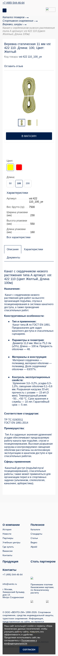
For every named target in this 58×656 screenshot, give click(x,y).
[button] (39, 64)
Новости (7, 533)
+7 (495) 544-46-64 (13, 3)
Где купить (8, 546)
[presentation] (11, 94)
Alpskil (34, 546)
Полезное (37, 524)
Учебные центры (11, 542)
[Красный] (19, 167)
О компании (11, 524)
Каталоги (35, 529)
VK (4, 579)
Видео (34, 542)
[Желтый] (10, 167)
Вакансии (8, 551)
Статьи (34, 538)
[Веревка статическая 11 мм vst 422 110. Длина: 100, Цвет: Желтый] (29, 95)
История (7, 529)
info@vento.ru (10, 584)
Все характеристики (18, 237)
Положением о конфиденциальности (20, 642)
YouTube (10, 579)
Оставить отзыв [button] (13, 66)
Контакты (7, 555)
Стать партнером (43, 561)
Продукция (10, 561)
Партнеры (8, 538)
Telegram (16, 579)
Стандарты (36, 533)
